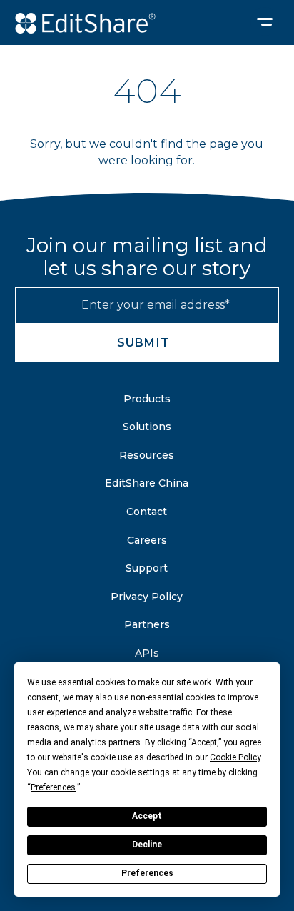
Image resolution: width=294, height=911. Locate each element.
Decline (147, 845)
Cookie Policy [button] (235, 757)
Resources (146, 455)
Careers (147, 540)
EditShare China (146, 483)
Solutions (147, 426)
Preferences (147, 873)
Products (147, 398)
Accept (147, 816)
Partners (147, 624)
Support (147, 568)
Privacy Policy (147, 596)
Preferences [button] (53, 787)
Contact (146, 511)
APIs (147, 653)
